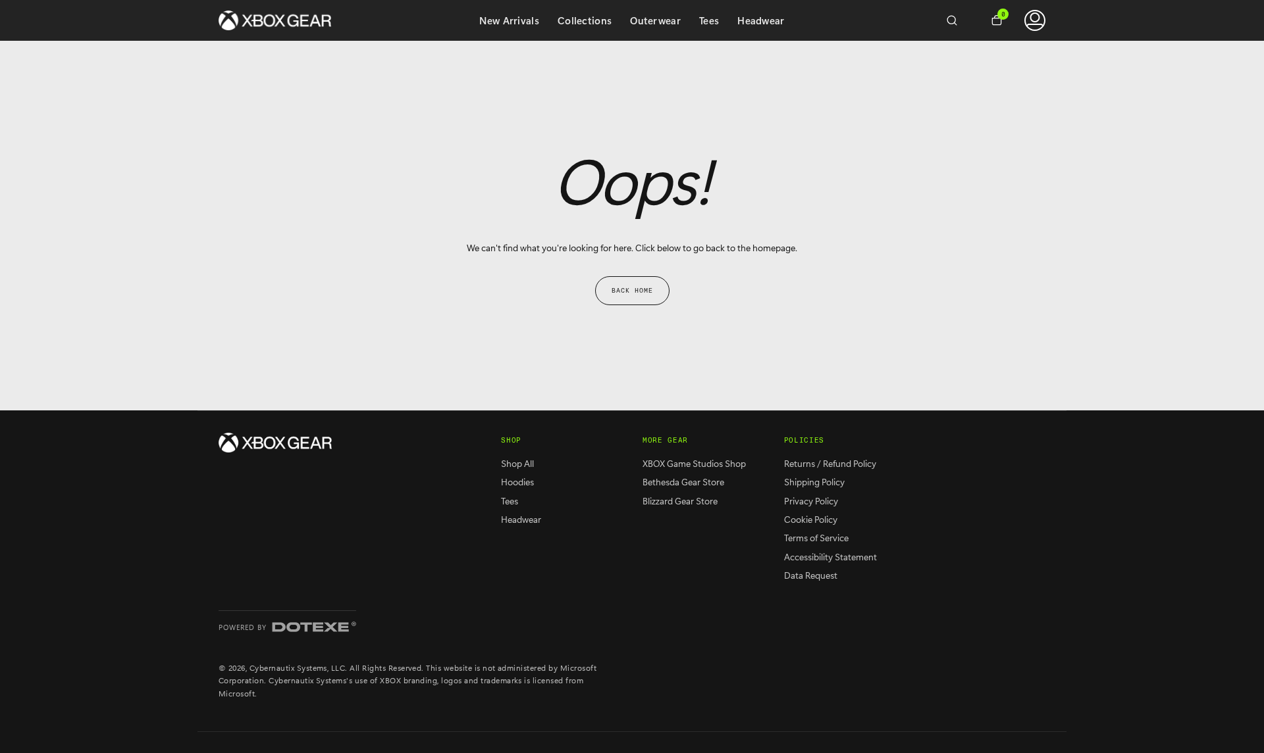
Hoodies (517, 481)
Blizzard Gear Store (680, 501)
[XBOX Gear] (275, 442)
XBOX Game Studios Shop (694, 463)
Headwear (760, 20)
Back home (632, 291)
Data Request (810, 575)
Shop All (517, 463)
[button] (957, 20)
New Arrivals (509, 20)
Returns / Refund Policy (830, 463)
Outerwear (655, 20)
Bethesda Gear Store (683, 481)
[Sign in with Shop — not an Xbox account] (1034, 20)
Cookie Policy (810, 519)
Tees (709, 20)
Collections (585, 20)
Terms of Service (816, 537)
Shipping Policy (814, 481)
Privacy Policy (811, 501)
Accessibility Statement (830, 556)
